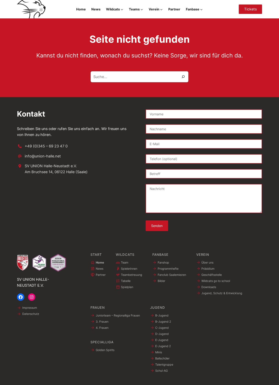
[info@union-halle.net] (39, 156)
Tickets (250, 9)
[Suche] (183, 76)
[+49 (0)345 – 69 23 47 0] (42, 146)
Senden (157, 226)
